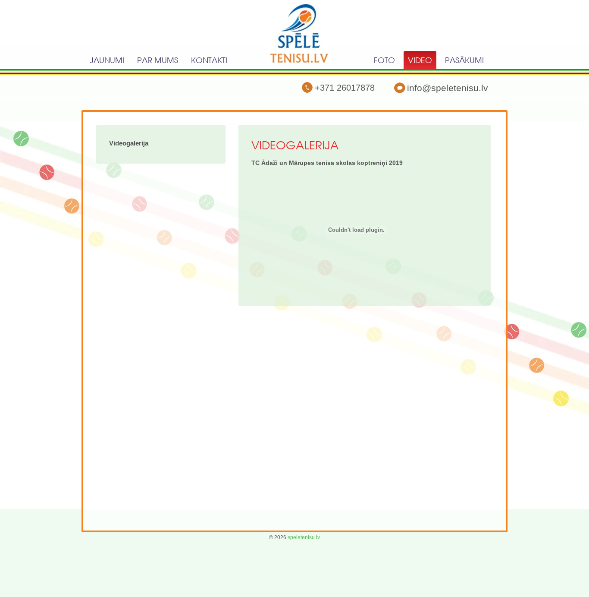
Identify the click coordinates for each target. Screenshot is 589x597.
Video (420, 60)
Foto (384, 60)
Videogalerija (128, 143)
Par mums (157, 60)
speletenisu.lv (304, 537)
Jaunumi (107, 60)
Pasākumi (464, 60)
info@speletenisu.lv (447, 88)
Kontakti (209, 60)
